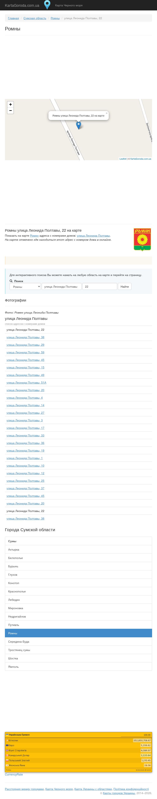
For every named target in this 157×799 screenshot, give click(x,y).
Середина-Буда (18, 641)
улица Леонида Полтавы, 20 (25, 390)
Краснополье (17, 591)
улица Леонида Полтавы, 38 (25, 337)
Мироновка (15, 608)
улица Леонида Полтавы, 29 (25, 345)
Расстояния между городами (24, 789)
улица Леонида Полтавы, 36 (25, 443)
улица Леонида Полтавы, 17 (25, 428)
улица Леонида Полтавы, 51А (26, 382)
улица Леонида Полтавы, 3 (25, 420)
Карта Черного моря (69, 5)
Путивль (13, 625)
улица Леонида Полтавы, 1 (25, 458)
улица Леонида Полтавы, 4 (25, 397)
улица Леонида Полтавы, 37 (25, 488)
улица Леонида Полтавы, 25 (25, 481)
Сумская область (35, 18)
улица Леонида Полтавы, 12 (25, 473)
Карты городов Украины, (119, 793)
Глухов (12, 574)
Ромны (55, 18)
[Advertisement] (78, 68)
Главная (13, 18)
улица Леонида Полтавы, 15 (25, 367)
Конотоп (13, 583)
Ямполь (13, 666)
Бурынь (13, 566)
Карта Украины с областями (93, 789)
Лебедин (14, 600)
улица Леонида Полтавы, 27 (25, 413)
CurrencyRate (14, 774)
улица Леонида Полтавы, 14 (25, 405)
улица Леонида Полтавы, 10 (25, 465)
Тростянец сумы (19, 650)
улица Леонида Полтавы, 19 (25, 450)
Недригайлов (17, 616)
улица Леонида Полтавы (93, 235)
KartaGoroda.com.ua (22, 4)
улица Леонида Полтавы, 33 (25, 435)
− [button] (10, 110)
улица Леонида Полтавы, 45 (25, 360)
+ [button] (10, 104)
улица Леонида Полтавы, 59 (25, 352)
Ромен (34, 235)
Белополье (15, 558)
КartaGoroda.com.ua (140, 158)
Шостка (13, 658)
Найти (125, 286)
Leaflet (123, 158)
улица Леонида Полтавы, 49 (25, 375)
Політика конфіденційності (131, 789)
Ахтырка (13, 549)
